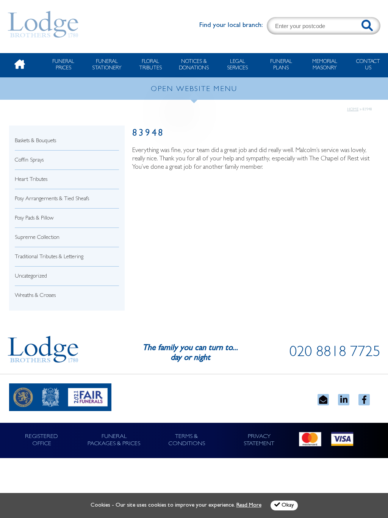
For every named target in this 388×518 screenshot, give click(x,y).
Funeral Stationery (107, 65)
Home (352, 109)
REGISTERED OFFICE (41, 440)
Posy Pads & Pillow (34, 218)
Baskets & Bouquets (35, 141)
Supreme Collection (37, 238)
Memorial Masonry (324, 65)
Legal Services (237, 65)
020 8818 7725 (334, 353)
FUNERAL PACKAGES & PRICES (114, 440)
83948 (148, 134)
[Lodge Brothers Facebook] (364, 399)
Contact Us (368, 65)
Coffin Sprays (29, 160)
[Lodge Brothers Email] (323, 399)
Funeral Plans (281, 65)
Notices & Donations (194, 65)
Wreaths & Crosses (35, 296)
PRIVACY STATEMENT (259, 440)
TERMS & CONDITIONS (186, 440)
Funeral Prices (63, 65)
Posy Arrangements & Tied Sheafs (52, 199)
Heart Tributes (31, 180)
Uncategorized (31, 276)
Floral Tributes (150, 65)
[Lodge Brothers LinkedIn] (343, 399)
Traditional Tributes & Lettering (49, 257)
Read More (248, 506)
